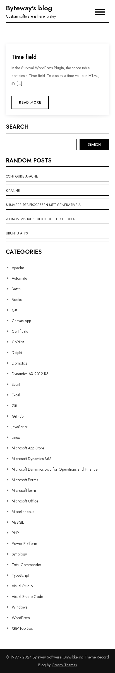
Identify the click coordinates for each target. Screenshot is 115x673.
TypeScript (20, 575)
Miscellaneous (23, 511)
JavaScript (19, 427)
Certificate (20, 331)
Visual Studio (22, 586)
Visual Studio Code (27, 596)
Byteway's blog (29, 8)
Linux (16, 437)
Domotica (20, 363)
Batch (16, 289)
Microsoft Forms (25, 480)
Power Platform (24, 543)
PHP (15, 533)
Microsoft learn (24, 490)
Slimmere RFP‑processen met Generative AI (44, 204)
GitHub (17, 416)
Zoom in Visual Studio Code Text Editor (41, 219)
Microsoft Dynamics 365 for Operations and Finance (54, 469)
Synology (19, 554)
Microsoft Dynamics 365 (32, 458)
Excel (16, 395)
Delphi (17, 352)
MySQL (18, 522)
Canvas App (21, 321)
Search (17, 127)
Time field (24, 57)
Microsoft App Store (28, 448)
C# (14, 310)
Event (16, 384)
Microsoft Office (25, 501)
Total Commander (26, 564)
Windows (19, 607)
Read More (30, 102)
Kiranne (13, 190)
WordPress (21, 618)
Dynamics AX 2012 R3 (30, 374)
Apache (18, 267)
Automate (19, 278)
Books (16, 299)
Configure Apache (22, 176)
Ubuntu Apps (17, 233)
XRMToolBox (22, 628)
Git (14, 405)
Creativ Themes (64, 665)
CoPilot (18, 342)
